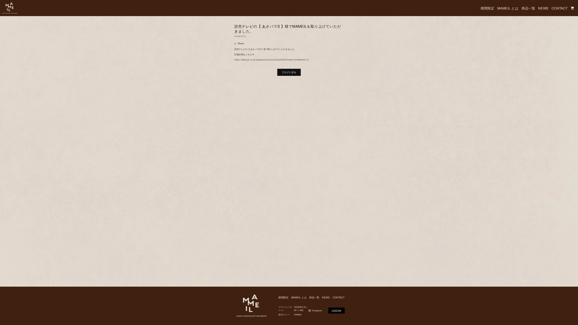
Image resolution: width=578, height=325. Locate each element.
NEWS (543, 8)
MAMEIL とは (508, 8)
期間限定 (487, 8)
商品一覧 (528, 8)
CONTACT (560, 8)
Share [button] (241, 43)
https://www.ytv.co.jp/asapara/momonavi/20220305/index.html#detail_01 (271, 59)
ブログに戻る (289, 72)
